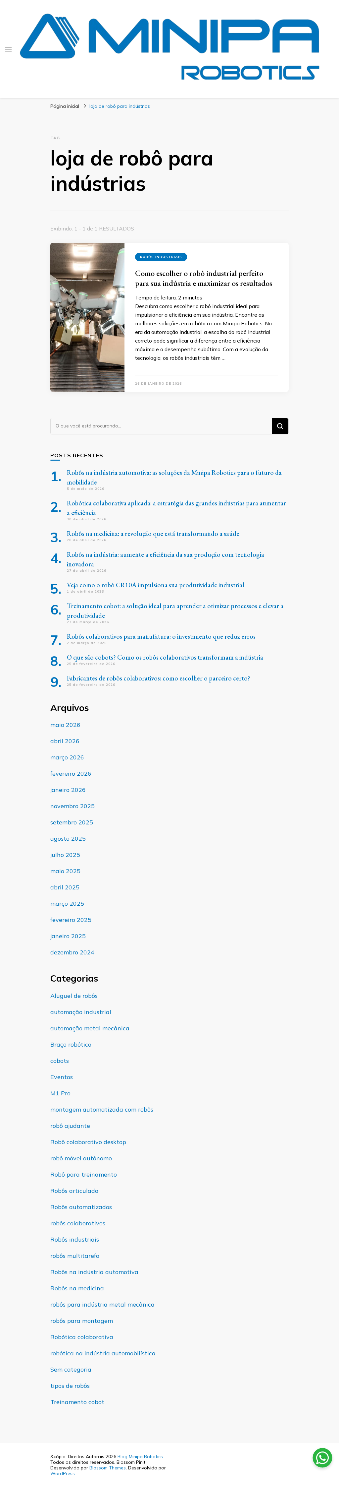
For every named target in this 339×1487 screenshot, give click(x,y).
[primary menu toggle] (8, 49)
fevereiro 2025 (70, 920)
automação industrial (80, 1012)
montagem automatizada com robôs (101, 1109)
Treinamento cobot (77, 1402)
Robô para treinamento (83, 1174)
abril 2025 (64, 887)
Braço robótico (70, 1044)
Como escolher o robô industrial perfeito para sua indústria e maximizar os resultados (203, 278)
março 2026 (67, 757)
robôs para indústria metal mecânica (102, 1304)
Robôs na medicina (77, 1288)
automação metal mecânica (89, 1028)
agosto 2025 (68, 838)
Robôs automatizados (81, 1207)
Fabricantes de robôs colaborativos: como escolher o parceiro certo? (158, 678)
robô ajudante (70, 1126)
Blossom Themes (107, 1468)
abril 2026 (64, 741)
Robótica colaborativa (81, 1337)
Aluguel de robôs (74, 996)
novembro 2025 (72, 806)
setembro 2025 (71, 822)
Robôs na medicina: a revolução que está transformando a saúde (153, 533)
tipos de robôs (70, 1386)
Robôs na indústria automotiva (94, 1272)
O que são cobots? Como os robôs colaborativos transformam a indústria (165, 657)
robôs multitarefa (75, 1256)
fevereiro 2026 (70, 773)
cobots (59, 1061)
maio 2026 (65, 725)
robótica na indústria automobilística (103, 1353)
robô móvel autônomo (81, 1158)
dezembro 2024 (72, 952)
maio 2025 (65, 871)
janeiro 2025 (68, 936)
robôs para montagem (81, 1321)
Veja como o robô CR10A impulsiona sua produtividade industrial (155, 585)
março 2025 (67, 903)
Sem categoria (70, 1369)
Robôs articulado (74, 1191)
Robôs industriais (161, 257)
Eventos (61, 1077)
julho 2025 (65, 855)
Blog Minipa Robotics (140, 1456)
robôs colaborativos (77, 1223)
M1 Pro (60, 1093)
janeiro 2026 (68, 790)
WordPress (62, 1473)
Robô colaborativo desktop (88, 1142)
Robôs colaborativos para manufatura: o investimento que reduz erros (161, 636)
